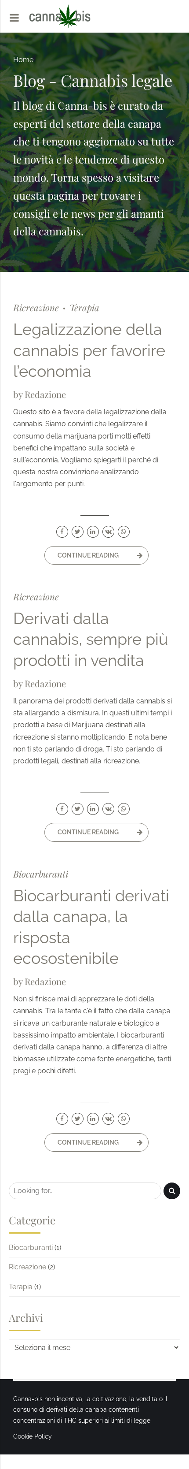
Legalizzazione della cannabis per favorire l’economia (89, 350)
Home (23, 60)
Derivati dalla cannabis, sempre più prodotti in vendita (90, 639)
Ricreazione (36, 307)
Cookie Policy (32, 1436)
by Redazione (39, 394)
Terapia (84, 307)
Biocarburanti (40, 874)
